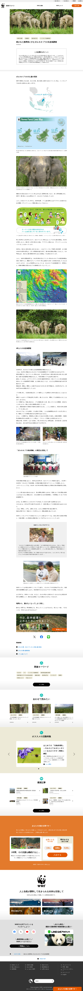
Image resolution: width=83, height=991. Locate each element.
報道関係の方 (45, 967)
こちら (48, 864)
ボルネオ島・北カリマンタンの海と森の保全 (30, 647)
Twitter (34, 637)
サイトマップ (66, 972)
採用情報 (14, 969)
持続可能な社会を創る (58, 904)
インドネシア (53, 675)
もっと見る (41, 684)
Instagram (33, 932)
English (64, 974)
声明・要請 (65, 967)
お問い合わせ (45, 969)
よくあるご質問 (31, 969)
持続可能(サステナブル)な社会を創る (24, 675)
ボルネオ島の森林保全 (24, 650)
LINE (48, 637)
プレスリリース (67, 965)
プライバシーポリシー (68, 969)
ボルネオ (19, 672)
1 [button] (38, 768)
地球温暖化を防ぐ (26, 904)
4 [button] (44, 768)
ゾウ (24, 672)
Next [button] (74, 754)
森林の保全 (37, 675)
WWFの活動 (40, 5)
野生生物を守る (26, 912)
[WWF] (10, 954)
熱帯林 (60, 675)
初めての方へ (45, 965)
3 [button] (42, 768)
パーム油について (23, 654)
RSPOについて (20, 677)
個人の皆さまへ (16, 967)
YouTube (27, 932)
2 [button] (40, 768)
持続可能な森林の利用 (45, 672)
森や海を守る (34, 38)
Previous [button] (9, 754)
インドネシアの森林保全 (45, 38)
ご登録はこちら (24, 946)
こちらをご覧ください (51, 989)
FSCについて (29, 677)
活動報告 (27, 38)
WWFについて (59, 5)
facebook (41, 637)
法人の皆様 (30, 967)
